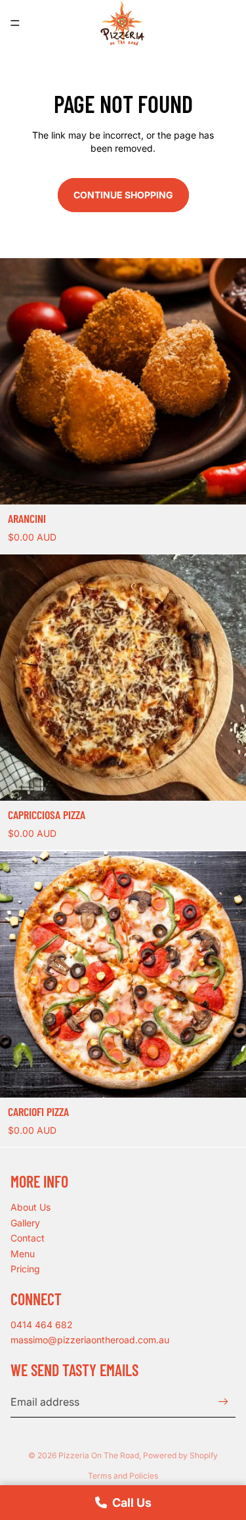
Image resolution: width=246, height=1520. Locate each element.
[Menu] (15, 23)
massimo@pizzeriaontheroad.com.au (89, 1339)
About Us (30, 1207)
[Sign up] (223, 1401)
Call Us (132, 1502)
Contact (27, 1237)
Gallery (25, 1222)
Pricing (25, 1268)
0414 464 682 (41, 1324)
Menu (22, 1253)
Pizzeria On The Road (98, 1455)
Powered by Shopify (180, 1455)
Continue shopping (123, 194)
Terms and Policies (123, 1476)
